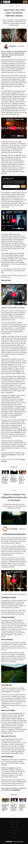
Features (14, 490)
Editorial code (14, 824)
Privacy (14, 830)
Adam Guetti (13, 46)
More (17, 6)
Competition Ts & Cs (14, 822)
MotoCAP (11, 768)
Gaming (11, 6)
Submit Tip (14, 837)
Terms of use (14, 827)
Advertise (14, 833)
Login (25, 2)
